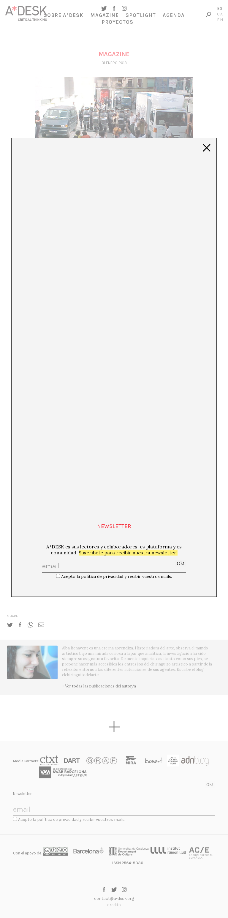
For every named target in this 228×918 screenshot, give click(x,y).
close (206, 148)
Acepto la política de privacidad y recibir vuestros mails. (116, 576)
